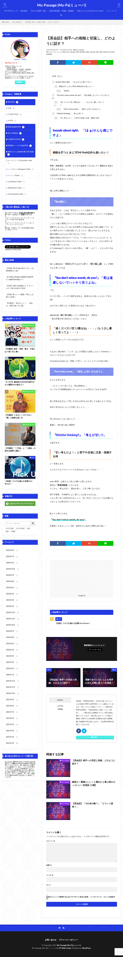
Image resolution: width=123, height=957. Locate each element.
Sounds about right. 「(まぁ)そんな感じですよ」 (73, 82)
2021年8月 (11, 706)
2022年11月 (12, 619)
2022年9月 (11, 631)
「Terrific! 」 (64, 91)
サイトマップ (112, 11)
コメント (50, 841)
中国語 (13, 531)
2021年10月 (12, 693)
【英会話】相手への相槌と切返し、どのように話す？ (42, 22)
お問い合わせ (50, 940)
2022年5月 (11, 650)
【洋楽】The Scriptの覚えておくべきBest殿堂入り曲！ (20, 270)
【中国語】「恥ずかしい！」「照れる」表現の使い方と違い (19, 304)
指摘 (87, 52)
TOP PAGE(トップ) (11, 11)
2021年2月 (12, 743)
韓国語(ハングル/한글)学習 (19, 145)
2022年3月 (11, 662)
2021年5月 (11, 724)
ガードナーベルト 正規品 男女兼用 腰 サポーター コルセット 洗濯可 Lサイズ (20, 213)
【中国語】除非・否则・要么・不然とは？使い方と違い (20, 350)
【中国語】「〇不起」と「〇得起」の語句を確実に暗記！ (20, 449)
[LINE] (105, 62)
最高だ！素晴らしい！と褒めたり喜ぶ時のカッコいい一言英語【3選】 (93, 783)
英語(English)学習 (108, 52)
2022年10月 (12, 625)
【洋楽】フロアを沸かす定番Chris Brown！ (73, 623)
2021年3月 (11, 737)
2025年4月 (11, 550)
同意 (77, 52)
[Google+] (90, 62)
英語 (7, 531)
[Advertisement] (81, 577)
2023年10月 (12, 569)
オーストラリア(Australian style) (20, 162)
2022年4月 (11, 656)
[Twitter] (74, 62)
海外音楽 (23, 11)
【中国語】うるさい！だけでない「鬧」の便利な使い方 (18, 416)
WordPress (86, 948)
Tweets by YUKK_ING (13, 250)
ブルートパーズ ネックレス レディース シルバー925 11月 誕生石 (19, 218)
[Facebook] (58, 62)
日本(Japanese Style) (17, 194)
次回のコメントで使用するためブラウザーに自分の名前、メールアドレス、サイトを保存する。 (80, 897)
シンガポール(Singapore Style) (20, 169)
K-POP (12, 121)
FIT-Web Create (65, 948)
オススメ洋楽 (9, 528)
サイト (48, 885)
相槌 (101, 52)
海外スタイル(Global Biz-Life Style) (90, 11)
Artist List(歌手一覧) (38, 11)
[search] (33, 523)
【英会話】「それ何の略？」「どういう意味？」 (92, 805)
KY (49, 52)
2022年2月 (11, 668)
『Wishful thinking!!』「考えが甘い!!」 (69, 113)
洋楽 (59, 619)
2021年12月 (12, 681)
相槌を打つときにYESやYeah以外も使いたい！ (74, 86)
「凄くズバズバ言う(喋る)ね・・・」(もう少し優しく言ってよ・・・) (79, 103)
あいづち (53, 52)
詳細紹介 (19, 82)
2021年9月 (11, 699)
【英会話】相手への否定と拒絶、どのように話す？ (93, 762)
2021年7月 (11, 712)
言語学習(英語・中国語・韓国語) (61, 11)
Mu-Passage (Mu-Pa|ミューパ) (61, 5)
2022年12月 (12, 612)
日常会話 (92, 52)
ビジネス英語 (61, 52)
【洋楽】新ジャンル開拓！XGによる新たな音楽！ (20, 296)
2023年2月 (11, 606)
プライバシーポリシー (68, 940)
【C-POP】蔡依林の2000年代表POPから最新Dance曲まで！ (19, 278)
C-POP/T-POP (14, 114)
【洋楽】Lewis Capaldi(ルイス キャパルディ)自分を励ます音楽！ (20, 287)
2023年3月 (11, 600)
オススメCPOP (20, 528)
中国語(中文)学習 (16, 139)
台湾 (28, 528)
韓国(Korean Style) (16, 188)
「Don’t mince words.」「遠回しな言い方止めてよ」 (79, 109)
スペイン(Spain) (15, 175)
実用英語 (82, 52)
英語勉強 (49, 54)
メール (49, 875)
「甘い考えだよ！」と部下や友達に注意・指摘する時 (77, 118)
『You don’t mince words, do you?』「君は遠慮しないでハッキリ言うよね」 (81, 97)
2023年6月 (11, 588)
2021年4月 (11, 731)
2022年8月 (11, 637)
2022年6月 (11, 644)
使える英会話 (16, 22)
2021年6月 (11, 718)
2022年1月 (11, 675)
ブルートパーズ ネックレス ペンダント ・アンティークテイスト (19, 224)
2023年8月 (11, 581)
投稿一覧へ (94, 737)
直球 (97, 52)
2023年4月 (11, 594)
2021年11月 (12, 687)
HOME (6, 22)
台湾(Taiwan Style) (16, 182)
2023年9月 (11, 575)
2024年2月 (11, 563)
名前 (49, 865)
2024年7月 (11, 556)
